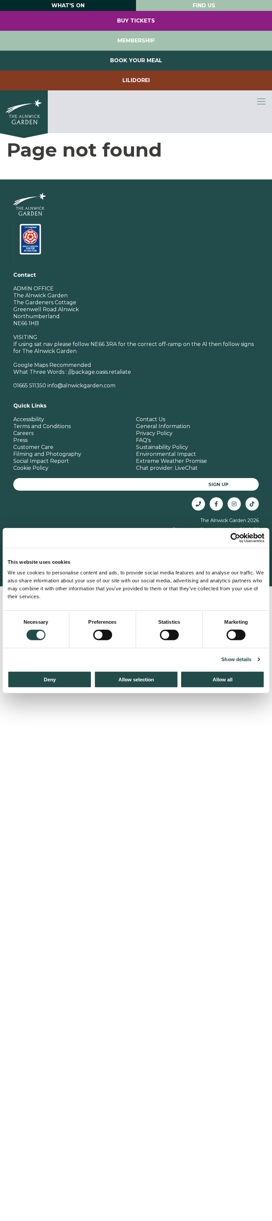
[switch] (102, 635)
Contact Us (150, 419)
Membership (136, 40)
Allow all (223, 679)
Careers (23, 433)
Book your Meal (136, 60)
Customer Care (33, 447)
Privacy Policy (154, 433)
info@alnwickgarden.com (81, 385)
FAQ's (143, 440)
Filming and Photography (47, 454)
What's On (68, 5)
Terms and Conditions (42, 426)
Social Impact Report (41, 461)
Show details (236, 659)
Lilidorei (136, 80)
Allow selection (136, 679)
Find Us (204, 5)
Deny (50, 679)
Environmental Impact (166, 454)
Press (20, 440)
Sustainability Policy (162, 447)
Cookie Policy (30, 468)
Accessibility (28, 419)
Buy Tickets (136, 21)
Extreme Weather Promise (171, 461)
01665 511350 (29, 385)
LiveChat (186, 468)
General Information (163, 426)
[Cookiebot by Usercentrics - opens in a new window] (235, 538)
